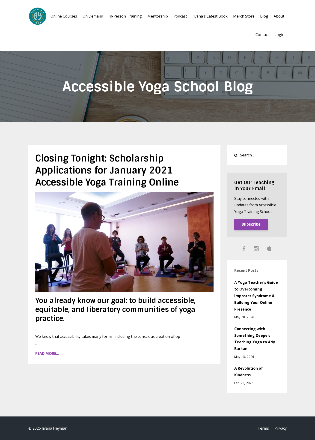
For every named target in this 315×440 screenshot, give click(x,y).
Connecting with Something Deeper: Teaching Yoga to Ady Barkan (254, 338)
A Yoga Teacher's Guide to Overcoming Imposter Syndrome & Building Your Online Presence (256, 295)
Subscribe (251, 224)
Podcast (180, 16)
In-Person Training (125, 16)
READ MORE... (47, 353)
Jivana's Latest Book (210, 16)
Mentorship (157, 16)
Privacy (280, 428)
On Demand (93, 16)
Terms (263, 428)
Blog (264, 16)
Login (279, 34)
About (279, 16)
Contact (262, 34)
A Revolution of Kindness (248, 371)
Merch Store (244, 16)
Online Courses (64, 16)
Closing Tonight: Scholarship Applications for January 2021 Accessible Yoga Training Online (107, 170)
